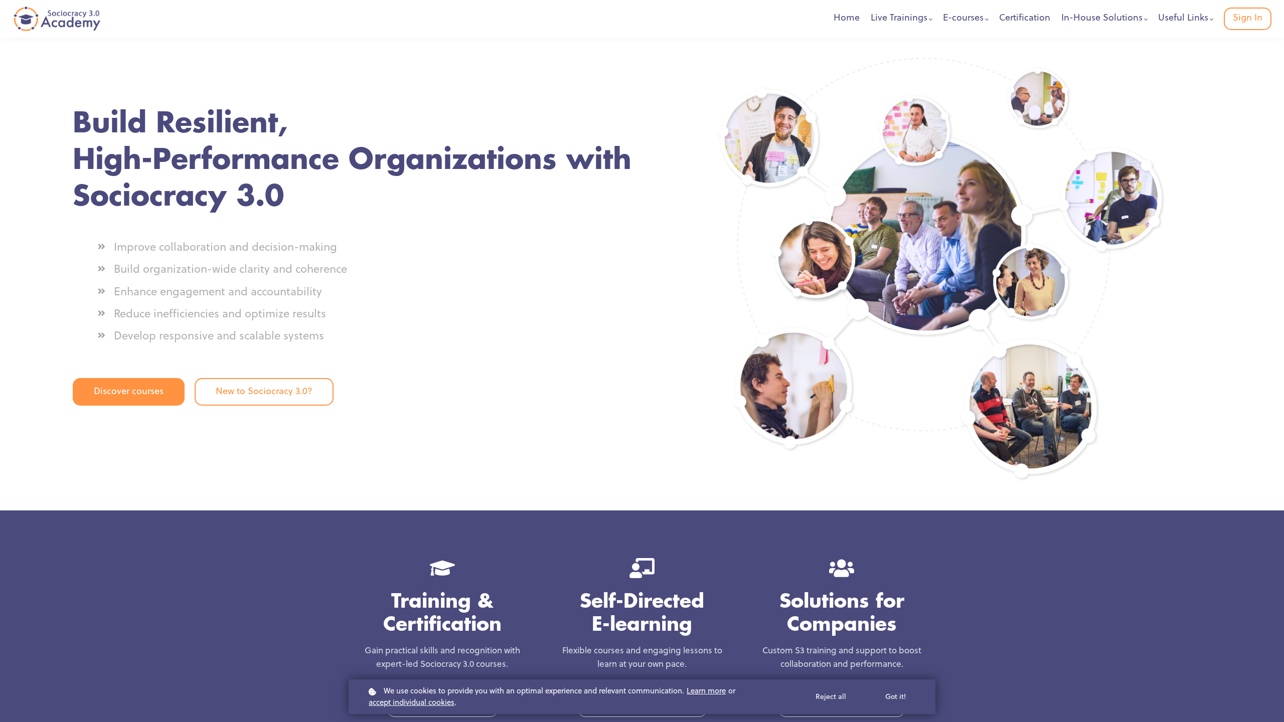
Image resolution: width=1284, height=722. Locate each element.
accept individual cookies (411, 703)
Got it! (895, 697)
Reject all (831, 697)
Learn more (706, 691)
